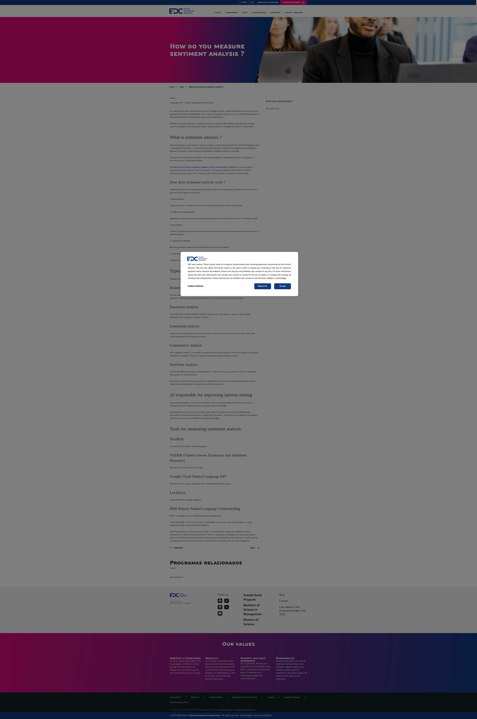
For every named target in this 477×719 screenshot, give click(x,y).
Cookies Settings (195, 286)
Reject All (262, 286)
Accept (282, 286)
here (284, 278)
